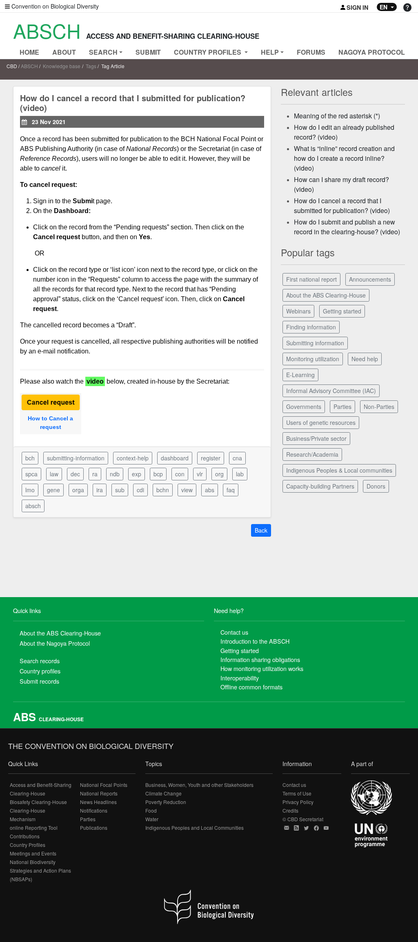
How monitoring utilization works (261, 668)
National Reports (99, 793)
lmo (30, 490)
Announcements (370, 279)
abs (209, 490)
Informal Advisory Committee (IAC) (331, 391)
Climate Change (163, 793)
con (180, 474)
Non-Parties (379, 406)
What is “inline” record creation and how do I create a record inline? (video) (344, 158)
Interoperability (239, 677)
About (64, 52)
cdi (140, 490)
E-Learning (300, 375)
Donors (376, 486)
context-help (133, 458)
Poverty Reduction (165, 801)
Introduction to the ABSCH (254, 641)
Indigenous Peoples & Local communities (339, 470)
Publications (93, 827)
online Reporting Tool (34, 827)
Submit (148, 52)
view (187, 490)
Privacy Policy (298, 801)
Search (103, 52)
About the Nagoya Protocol (55, 643)
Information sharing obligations (260, 659)
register (210, 458)
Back (261, 530)
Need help (364, 359)
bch (30, 458)
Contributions (25, 836)
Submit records (39, 681)
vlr (200, 474)
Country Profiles (27, 844)
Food (151, 810)
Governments (303, 406)
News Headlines (98, 801)
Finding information (311, 327)
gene (53, 490)
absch (33, 506)
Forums (311, 52)
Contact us (234, 632)
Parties (342, 406)
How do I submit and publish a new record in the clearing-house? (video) (347, 226)
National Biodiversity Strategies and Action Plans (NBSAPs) (40, 870)
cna (237, 458)
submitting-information (75, 458)
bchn (162, 490)
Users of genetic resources (321, 422)
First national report (311, 279)
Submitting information (315, 343)
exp (136, 474)
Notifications (93, 810)
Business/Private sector (316, 438)
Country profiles (40, 671)
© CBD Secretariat (302, 818)
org (219, 474)
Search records (40, 660)
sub (120, 490)
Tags (91, 65)
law (54, 474)
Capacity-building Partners (320, 486)
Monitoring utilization (312, 359)
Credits (290, 810)
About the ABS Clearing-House (326, 295)
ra (95, 474)
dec (75, 474)
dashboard (175, 458)
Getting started (342, 311)
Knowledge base (61, 65)
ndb (115, 474)
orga (78, 490)
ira (99, 490)
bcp (158, 474)
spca (31, 474)
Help (270, 52)
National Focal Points (103, 784)
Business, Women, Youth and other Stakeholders (199, 784)
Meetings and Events (33, 853)
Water (151, 818)
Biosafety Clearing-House (38, 801)
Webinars (298, 311)
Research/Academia (312, 454)
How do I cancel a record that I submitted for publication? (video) (342, 205)
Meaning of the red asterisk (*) (337, 115)
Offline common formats (251, 686)
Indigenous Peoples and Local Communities (194, 827)
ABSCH (29, 65)
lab (240, 474)
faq (231, 490)
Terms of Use (296, 793)
